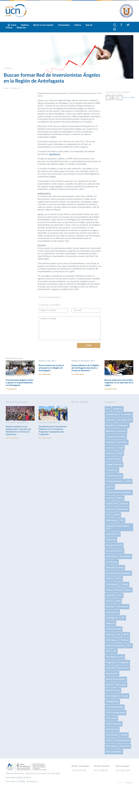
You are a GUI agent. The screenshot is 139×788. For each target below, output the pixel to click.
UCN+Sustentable (114, 707)
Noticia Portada (113, 629)
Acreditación (112, 414)
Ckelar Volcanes (113, 459)
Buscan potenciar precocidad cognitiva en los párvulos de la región (119, 382)
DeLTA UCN (111, 504)
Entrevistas (111, 556)
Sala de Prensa (113, 690)
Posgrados (111, 662)
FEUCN (109, 579)
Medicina (110, 623)
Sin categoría (112, 696)
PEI (114, 651)
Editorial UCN (112, 534)
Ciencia (109, 453)
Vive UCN (125, 746)
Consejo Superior (114, 481)
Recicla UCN (112, 673)
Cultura (109, 498)
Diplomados (111, 520)
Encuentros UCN (114, 545)
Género (127, 590)
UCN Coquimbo (113, 724)
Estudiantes (125, 556)
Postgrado (124, 662)
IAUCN (109, 601)
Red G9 (109, 685)
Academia (117, 409)
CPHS (128, 481)
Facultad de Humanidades (118, 573)
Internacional (112, 612)
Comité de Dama (114, 476)
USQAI (124, 735)
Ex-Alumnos (112, 562)
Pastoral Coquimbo (115, 646)
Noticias (110, 634)
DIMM (116, 515)
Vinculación (111, 746)
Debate (119, 498)
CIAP (121, 448)
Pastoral (125, 640)
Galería (77, 25)
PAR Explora (112, 640)
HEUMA (110, 595)
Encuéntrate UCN (114, 551)
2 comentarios (11, 389)
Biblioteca (123, 425)
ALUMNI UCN (125, 420)
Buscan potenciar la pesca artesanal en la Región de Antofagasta (51, 368)
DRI (122, 520)
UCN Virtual (112, 735)
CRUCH (110, 487)
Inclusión (110, 607)
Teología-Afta (112, 701)
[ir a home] (16, 10)
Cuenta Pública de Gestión (118, 492)
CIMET (119, 453)
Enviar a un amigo (128, 97)
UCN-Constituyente (115, 713)
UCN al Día (111, 718)
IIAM (118, 601)
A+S (108, 409)
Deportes (110, 509)
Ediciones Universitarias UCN (117, 527)
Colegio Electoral (114, 464)
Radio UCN (123, 668)
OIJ (118, 634)
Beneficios (111, 425)
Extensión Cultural (115, 567)
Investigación (112, 618)
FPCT (118, 579)
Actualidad (126, 414)
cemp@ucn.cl (54, 154)
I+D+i (119, 595)
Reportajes (121, 685)
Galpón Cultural (113, 590)
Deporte (124, 504)
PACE (126, 634)
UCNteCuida (112, 729)
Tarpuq (124, 696)
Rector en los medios (43, 25)
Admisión (110, 420)
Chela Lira (111, 448)
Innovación (123, 607)
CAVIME (110, 442)
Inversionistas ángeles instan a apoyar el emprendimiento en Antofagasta (19, 382)
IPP (123, 618)
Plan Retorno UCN (115, 657)
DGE (108, 515)
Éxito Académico (114, 752)
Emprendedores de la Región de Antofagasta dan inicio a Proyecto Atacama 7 (85, 368)
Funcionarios (112, 584)
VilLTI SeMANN (122, 740)
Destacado (123, 509)
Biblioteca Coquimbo (116, 431)
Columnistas (64, 25)
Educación (111, 540)
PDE (108, 651)
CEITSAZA (122, 442)
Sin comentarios (45, 374)
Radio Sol (21, 28)
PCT (129, 646)
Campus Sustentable (116, 437)
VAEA (109, 740)
